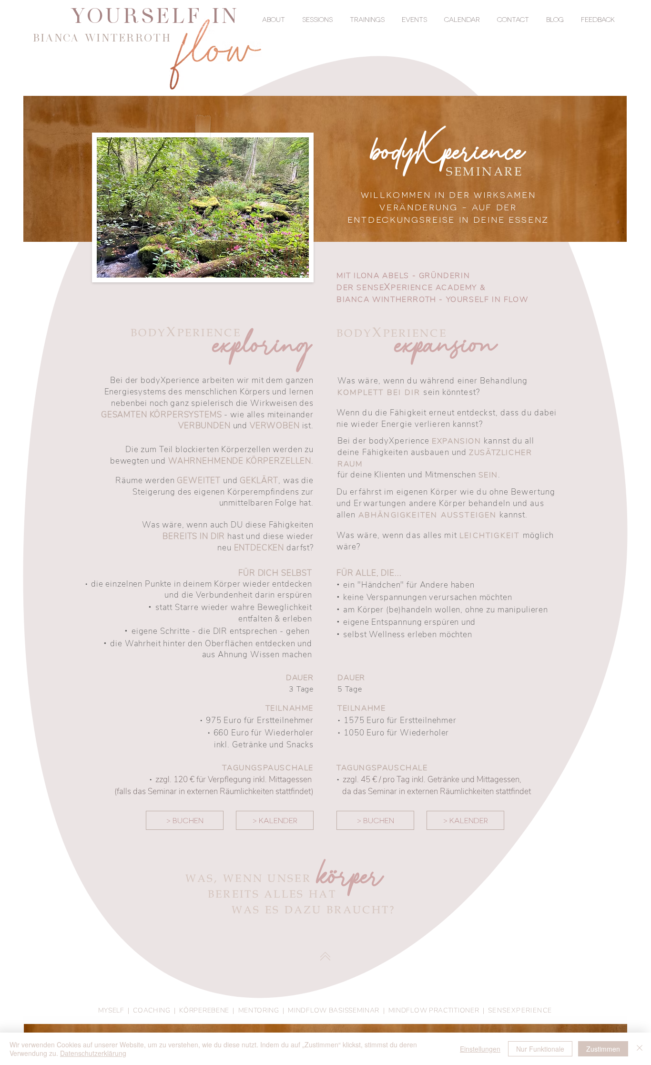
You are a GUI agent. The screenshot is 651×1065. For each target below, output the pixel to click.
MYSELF (111, 1010)
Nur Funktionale (540, 1049)
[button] (273, 19)
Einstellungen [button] (480, 1049)
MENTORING (258, 1010)
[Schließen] (639, 1048)
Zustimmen (603, 1049)
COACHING (152, 1010)
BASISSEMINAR (354, 1010)
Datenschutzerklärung (93, 1053)
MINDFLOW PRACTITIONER (433, 1010)
